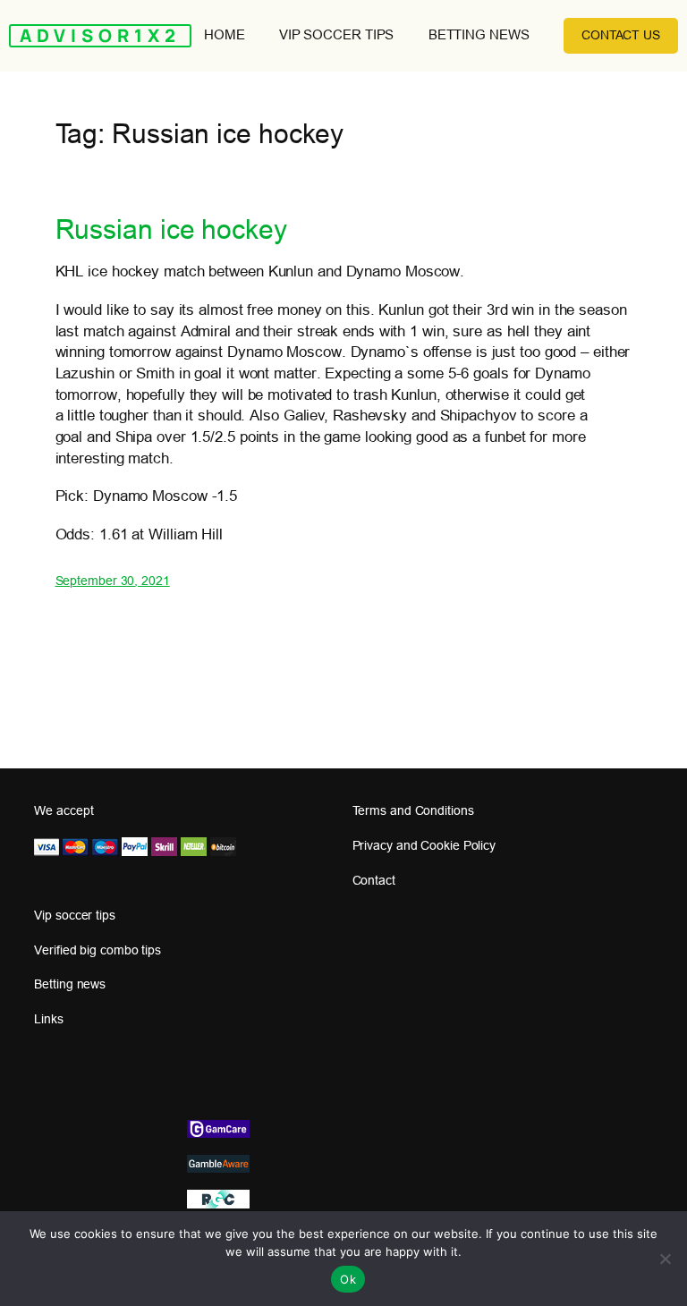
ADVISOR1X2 (100, 35)
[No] (665, 1259)
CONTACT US (620, 35)
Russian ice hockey (171, 229)
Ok (348, 1279)
